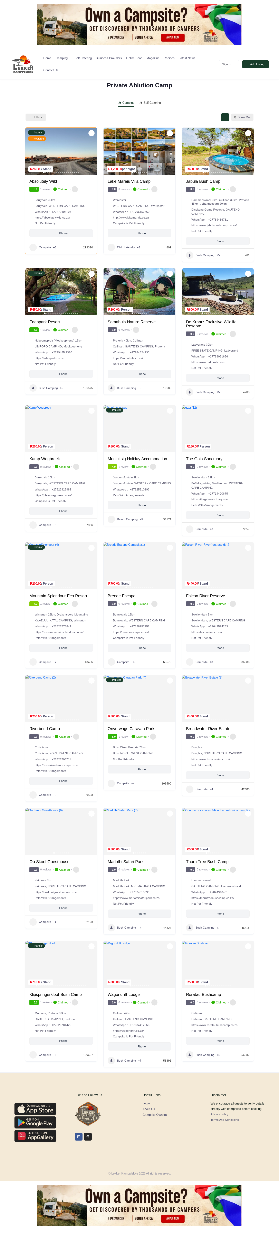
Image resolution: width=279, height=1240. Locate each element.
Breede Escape (121, 596)
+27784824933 (140, 352)
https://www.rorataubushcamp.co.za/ (214, 1025)
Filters (38, 117)
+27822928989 (61, 489)
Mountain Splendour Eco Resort (58, 596)
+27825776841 (61, 626)
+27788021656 (218, 356)
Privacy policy (219, 1114)
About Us (149, 1109)
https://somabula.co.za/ (128, 358)
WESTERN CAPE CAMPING (67, 205)
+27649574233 (218, 626)
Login (146, 1103)
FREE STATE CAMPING (207, 350)
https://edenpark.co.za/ (49, 358)
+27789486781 (218, 219)
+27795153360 (140, 211)
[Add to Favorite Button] (91, 133)
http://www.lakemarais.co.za (131, 217)
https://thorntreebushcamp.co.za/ (212, 898)
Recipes (169, 58)
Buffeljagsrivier (200, 483)
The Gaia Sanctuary (204, 459)
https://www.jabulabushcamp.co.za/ (214, 225)
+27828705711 (61, 759)
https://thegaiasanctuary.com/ (210, 499)
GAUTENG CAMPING (139, 346)
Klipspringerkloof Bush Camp (55, 994)
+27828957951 (140, 626)
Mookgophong (73, 346)
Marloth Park (121, 886)
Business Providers (109, 58)
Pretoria (160, 346)
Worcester (157, 205)
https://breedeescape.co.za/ (131, 632)
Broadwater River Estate (208, 728)
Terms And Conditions (225, 1119)
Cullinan (118, 346)
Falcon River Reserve (205, 596)
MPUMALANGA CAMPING (148, 886)
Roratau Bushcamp (203, 994)
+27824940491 (218, 892)
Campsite (45, 247)
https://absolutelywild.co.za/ (52, 217)
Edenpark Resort (44, 322)
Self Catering (83, 58)
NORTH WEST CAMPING (66, 753)
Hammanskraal (231, 886)
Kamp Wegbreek (44, 459)
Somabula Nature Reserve (132, 322)
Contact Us (50, 70)
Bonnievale (120, 620)
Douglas (196, 753)
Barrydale (41, 205)
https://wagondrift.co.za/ (128, 1030)
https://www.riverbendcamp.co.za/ (56, 765)
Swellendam (220, 483)
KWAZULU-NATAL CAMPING (53, 620)
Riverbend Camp (44, 728)
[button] (30, 151)
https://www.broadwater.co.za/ (210, 759)
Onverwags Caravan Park (131, 728)
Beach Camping (127, 519)
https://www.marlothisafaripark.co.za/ (136, 898)
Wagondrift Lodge (124, 994)
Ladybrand (231, 350)
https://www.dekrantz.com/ (208, 362)
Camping (62, 58)
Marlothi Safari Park (126, 861)
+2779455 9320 (62, 352)
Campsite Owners (155, 1114)
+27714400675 (218, 493)
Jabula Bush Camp (203, 181)
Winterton (80, 620)
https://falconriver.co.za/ (206, 632)
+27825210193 (140, 489)
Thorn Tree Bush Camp (207, 861)
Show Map (244, 117)
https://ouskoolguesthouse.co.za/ (56, 892)
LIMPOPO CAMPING (48, 346)
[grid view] (225, 117)
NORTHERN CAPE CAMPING (223, 753)
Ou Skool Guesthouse (49, 861)
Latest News (187, 58)
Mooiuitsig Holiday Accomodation (137, 459)
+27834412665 (140, 1025)
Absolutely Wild (43, 181)
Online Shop (134, 58)
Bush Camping (204, 255)
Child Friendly (126, 247)
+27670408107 (61, 211)
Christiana (41, 753)
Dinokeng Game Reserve (207, 209)
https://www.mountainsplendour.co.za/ (59, 632)
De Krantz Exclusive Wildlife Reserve (211, 324)
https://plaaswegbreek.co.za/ (53, 495)
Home (47, 58)
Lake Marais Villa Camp (129, 181)
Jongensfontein (123, 483)
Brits (116, 753)
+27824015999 (140, 892)
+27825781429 (61, 1025)
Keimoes (40, 886)
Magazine (153, 58)
